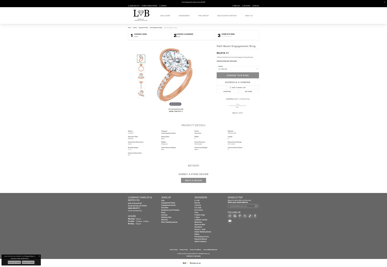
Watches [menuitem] (164, 220)
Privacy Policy (184, 249)
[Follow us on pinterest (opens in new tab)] (240, 216)
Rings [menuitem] (163, 212)
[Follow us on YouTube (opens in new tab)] (230, 221)
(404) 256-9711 (176, 111)
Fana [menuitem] (196, 212)
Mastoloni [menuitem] (198, 222)
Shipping (227, 91)
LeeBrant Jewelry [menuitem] (201, 220)
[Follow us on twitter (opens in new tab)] (245, 216)
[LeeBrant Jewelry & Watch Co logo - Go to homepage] (141, 15)
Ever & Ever (198, 133)
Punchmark (197, 256)
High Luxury (165, 16)
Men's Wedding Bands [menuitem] (169, 222)
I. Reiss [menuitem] (197, 217)
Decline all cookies (14, 262)
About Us (249, 16)
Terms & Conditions (195, 249)
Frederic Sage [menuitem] (200, 215)
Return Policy (174, 249)
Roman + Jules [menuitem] (200, 229)
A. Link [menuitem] (197, 200)
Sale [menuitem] (162, 200)
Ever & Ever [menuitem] (199, 210)
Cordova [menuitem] (198, 205)
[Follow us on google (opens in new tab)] (235, 216)
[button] (162, 5)
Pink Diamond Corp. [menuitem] (202, 237)
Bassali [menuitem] (197, 203)
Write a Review (193, 180)
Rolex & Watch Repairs (227, 16)
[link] (134, 5)
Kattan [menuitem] (197, 234)
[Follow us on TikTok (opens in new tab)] (250, 216)
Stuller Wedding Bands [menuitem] (203, 232)
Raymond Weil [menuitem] (200, 225)
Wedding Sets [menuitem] (166, 217)
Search (136, 36)
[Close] (384, 2)
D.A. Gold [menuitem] (198, 208)
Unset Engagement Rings (156, 27)
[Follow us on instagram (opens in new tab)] (230, 216)
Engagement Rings (143, 27)
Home (129, 27)
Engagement (184, 16)
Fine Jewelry (203, 16)
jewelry (135, 27)
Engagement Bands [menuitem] (168, 205)
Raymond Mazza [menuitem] (201, 239)
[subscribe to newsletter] (256, 206)
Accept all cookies (28, 262)
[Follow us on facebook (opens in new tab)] (255, 216)
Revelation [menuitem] (198, 227)
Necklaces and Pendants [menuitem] (170, 210)
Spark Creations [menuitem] (200, 241)
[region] (175, 76)
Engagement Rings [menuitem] (168, 203)
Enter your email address (238, 202)
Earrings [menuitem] (164, 215)
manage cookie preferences (20, 258)
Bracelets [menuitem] (164, 208)
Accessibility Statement (210, 249)
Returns (248, 91)
